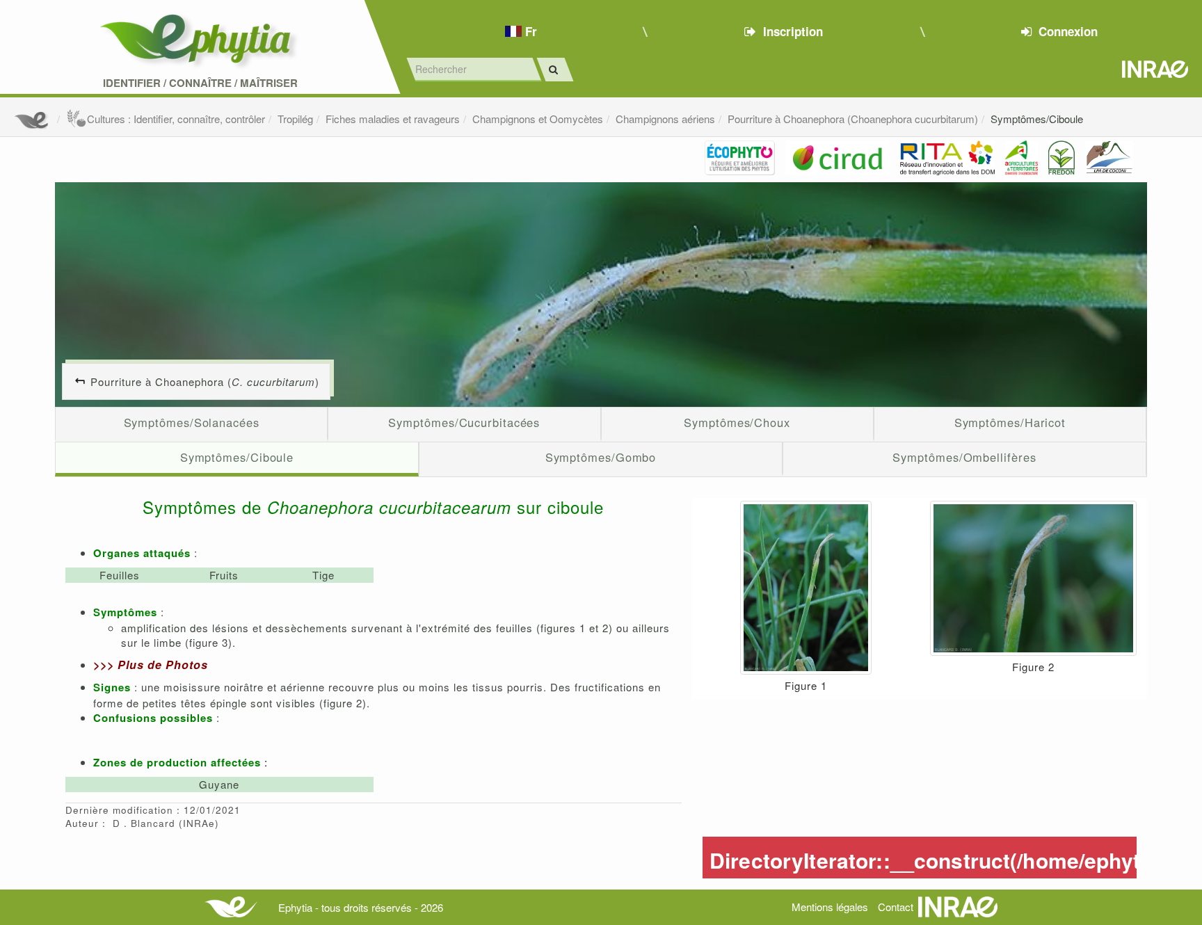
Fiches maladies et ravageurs (393, 118)
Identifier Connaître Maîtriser (200, 83)
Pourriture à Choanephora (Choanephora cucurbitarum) (853, 118)
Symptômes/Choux (737, 422)
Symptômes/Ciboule (1037, 118)
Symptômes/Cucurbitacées (464, 422)
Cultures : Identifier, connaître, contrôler (176, 118)
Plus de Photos (163, 665)
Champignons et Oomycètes (537, 118)
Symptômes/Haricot (1010, 422)
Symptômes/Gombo (601, 457)
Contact (895, 906)
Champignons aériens (665, 118)
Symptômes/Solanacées (191, 422)
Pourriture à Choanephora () (204, 381)
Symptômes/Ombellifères (964, 457)
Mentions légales (830, 906)
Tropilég (295, 118)
